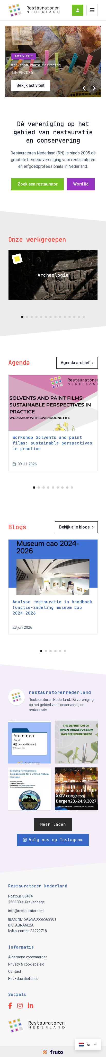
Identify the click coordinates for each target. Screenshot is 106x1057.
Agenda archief (75, 362)
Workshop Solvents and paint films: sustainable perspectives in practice (52, 443)
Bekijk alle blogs (74, 527)
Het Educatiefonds (23, 979)
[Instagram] (20, 1006)
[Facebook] (10, 1006)
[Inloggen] (77, 10)
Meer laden (53, 824)
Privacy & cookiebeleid (26, 964)
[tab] (22, 317)
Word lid (81, 184)
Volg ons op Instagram (56, 839)
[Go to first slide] (94, 88)
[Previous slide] (84, 88)
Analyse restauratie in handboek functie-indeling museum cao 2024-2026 (52, 607)
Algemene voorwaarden (28, 957)
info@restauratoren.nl (26, 911)
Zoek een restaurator (37, 184)
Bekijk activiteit (30, 85)
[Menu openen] (92, 10)
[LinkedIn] (30, 1006)
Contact (14, 971)
